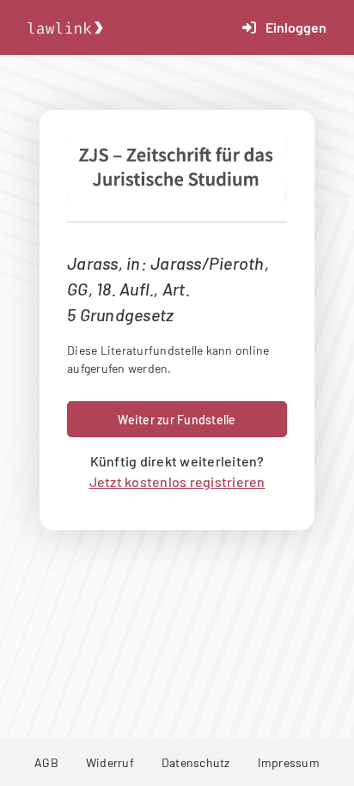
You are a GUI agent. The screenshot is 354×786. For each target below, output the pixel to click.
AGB (46, 762)
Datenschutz (196, 762)
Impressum (289, 762)
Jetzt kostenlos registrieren (177, 481)
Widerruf (110, 762)
